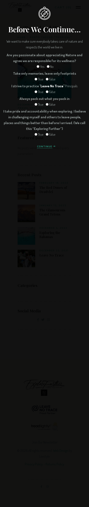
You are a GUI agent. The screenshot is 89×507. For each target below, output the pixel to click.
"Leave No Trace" (52, 86)
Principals (44, 86)
